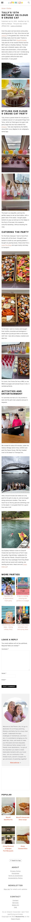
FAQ (15, 907)
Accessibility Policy (15, 878)
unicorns (4, 35)
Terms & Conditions (15, 875)
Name (4, 673)
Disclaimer (15, 873)
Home (3, 8)
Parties (9, 8)
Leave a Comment (16, 26)
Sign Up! (7, 889)
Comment (5, 649)
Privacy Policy (15, 871)
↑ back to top (15, 860)
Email (4, 680)
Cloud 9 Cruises (21, 40)
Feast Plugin (15, 919)
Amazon (4, 127)
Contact (15, 900)
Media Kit (15, 905)
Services (15, 902)
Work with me (14, 762)
